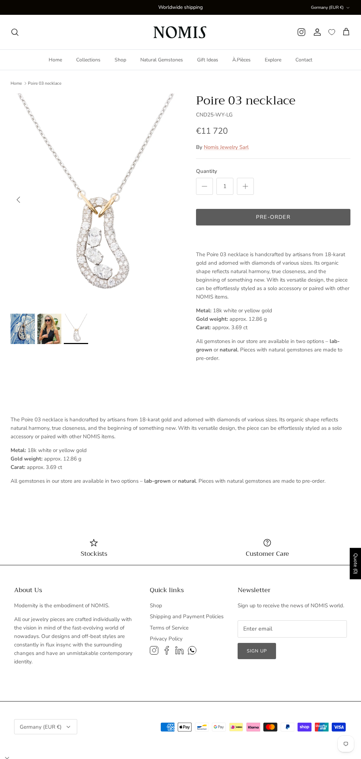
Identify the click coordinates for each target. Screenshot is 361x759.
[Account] (317, 32)
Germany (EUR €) (327, 7)
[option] (95, 200)
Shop (120, 59)
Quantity (206, 171)
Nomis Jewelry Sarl (226, 147)
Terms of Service (169, 627)
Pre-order (273, 217)
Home (55, 59)
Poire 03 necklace (44, 83)
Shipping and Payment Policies (187, 616)
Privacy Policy (166, 638)
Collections (88, 59)
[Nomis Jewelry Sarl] (180, 32)
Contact (303, 59)
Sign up (257, 651)
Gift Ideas (207, 59)
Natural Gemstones (161, 59)
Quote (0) (355, 563)
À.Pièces (241, 59)
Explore (273, 59)
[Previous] (18, 199)
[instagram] (301, 32)
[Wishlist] (332, 32)
